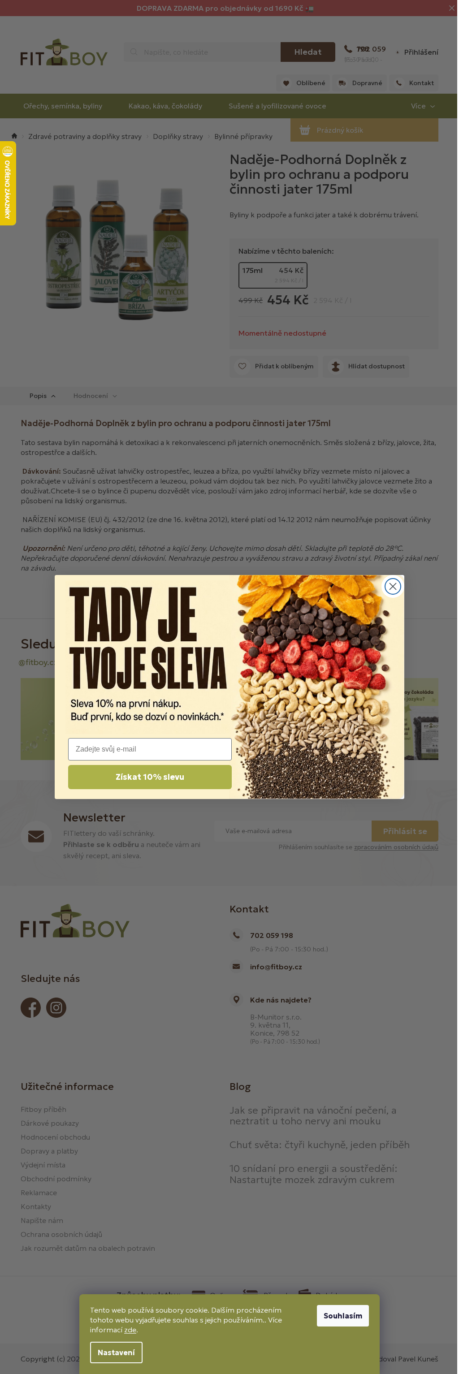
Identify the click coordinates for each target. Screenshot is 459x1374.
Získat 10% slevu (150, 777)
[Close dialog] (393, 586)
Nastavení (116, 1352)
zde (130, 1329)
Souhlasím (343, 1315)
